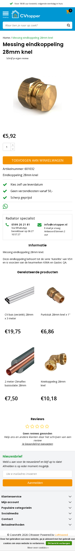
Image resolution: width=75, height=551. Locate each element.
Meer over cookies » (38, 547)
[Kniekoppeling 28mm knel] (55, 362)
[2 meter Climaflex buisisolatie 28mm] (19, 362)
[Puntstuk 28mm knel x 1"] (55, 295)
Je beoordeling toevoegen (37, 444)
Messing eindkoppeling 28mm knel (32, 37)
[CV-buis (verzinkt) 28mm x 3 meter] (19, 295)
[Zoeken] (68, 25)
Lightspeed (61, 534)
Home (6, 37)
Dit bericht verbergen (59, 543)
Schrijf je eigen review (17, 58)
